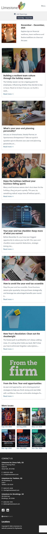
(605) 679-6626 (8, 488)
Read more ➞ (23, 94)
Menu (43, 6)
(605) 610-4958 (8, 472)
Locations (6, 521)
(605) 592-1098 (8, 502)
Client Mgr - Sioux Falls (24, 18)
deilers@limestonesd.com (11, 504)
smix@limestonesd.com (10, 474)
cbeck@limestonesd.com (11, 490)
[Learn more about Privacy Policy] (7, 516)
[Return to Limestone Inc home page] (13, 6)
